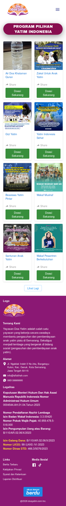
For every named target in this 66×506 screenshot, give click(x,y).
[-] (34, 465)
